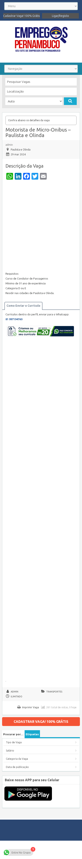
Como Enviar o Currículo (23, 305)
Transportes (54, 691)
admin (9, 144)
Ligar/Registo (60, 15)
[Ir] (70, 101)
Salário (10, 750)
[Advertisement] (41, 227)
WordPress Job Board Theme (40, 849)
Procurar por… (13, 734)
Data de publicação (17, 767)
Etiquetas (32, 734)
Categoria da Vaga (17, 758)
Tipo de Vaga (14, 742)
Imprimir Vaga (30, 707)
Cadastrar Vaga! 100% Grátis (21, 15)
